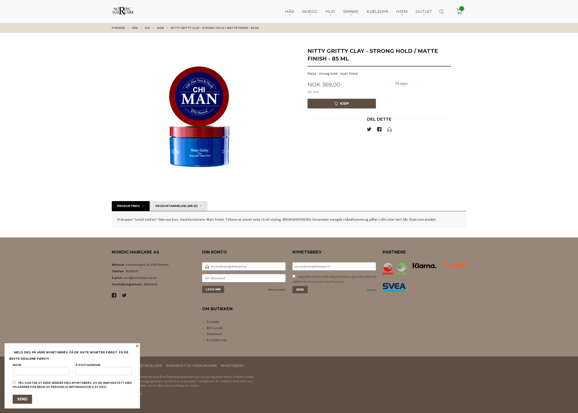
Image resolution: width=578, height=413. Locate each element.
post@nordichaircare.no (140, 278)
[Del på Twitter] (369, 130)
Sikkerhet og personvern (191, 366)
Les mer (371, 290)
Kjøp (344, 103)
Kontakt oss (217, 340)
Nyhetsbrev (232, 366)
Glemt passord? (277, 289)
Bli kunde (215, 328)
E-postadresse (88, 365)
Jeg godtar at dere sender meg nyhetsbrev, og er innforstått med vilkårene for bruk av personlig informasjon (334, 279)
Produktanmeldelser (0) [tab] (177, 206)
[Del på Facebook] (379, 130)
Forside (213, 322)
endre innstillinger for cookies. (181, 385)
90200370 (132, 271)
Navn (17, 365)
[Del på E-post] (389, 130)
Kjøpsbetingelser (144, 366)
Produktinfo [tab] (128, 206)
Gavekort (214, 334)
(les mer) (99, 387)
